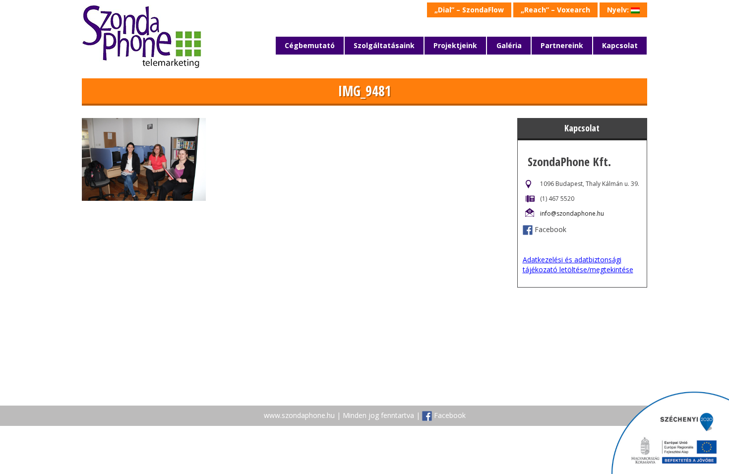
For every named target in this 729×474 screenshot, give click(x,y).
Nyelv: (619, 9)
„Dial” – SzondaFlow (469, 9)
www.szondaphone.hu (299, 415)
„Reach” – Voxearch (555, 9)
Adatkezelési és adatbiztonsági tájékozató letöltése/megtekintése (578, 264)
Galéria (509, 45)
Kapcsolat (620, 45)
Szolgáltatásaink (384, 45)
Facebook (550, 229)
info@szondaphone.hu (572, 213)
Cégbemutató (310, 45)
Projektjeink (455, 45)
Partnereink (562, 45)
